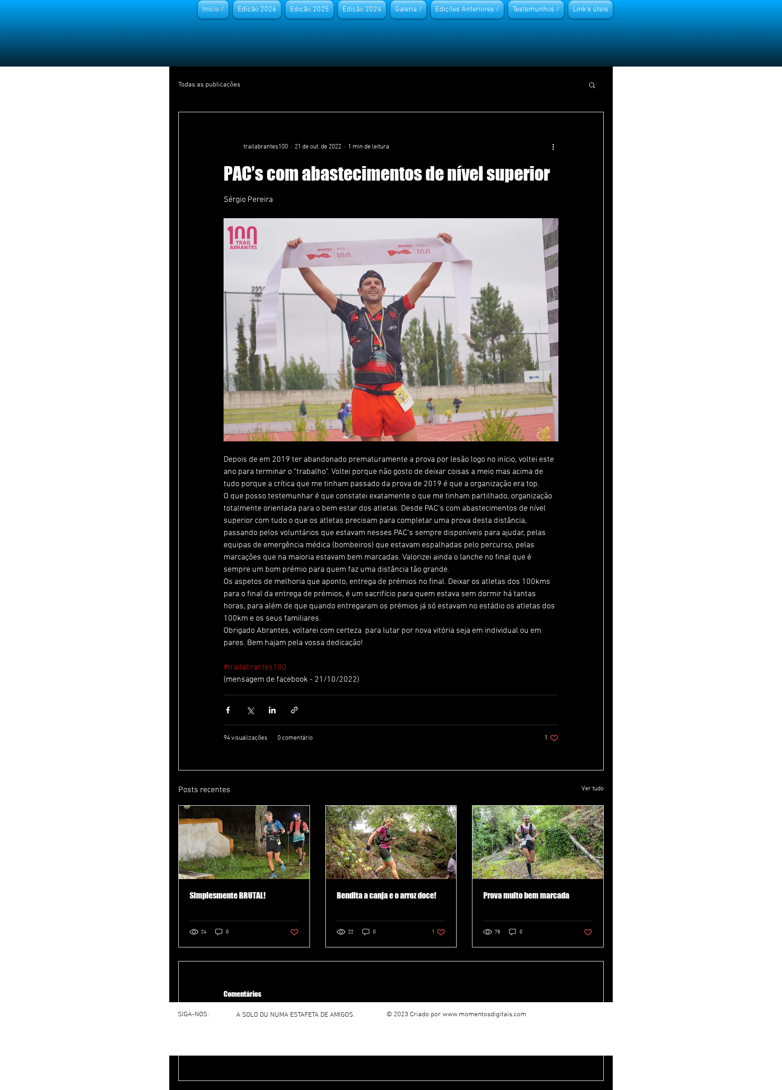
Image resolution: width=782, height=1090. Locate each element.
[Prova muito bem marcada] (537, 842)
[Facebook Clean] (182, 1035)
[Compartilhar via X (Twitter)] (250, 710)
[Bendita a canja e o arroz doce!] (391, 842)
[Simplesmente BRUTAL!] (244, 842)
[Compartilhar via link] (294, 710)
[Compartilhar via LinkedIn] (272, 710)
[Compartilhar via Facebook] (228, 710)
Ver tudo (593, 789)
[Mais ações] (553, 146)
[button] (592, 84)
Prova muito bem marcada (526, 895)
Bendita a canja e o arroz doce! (386, 895)
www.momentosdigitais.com (484, 1014)
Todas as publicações (209, 85)
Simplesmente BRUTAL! (228, 895)
